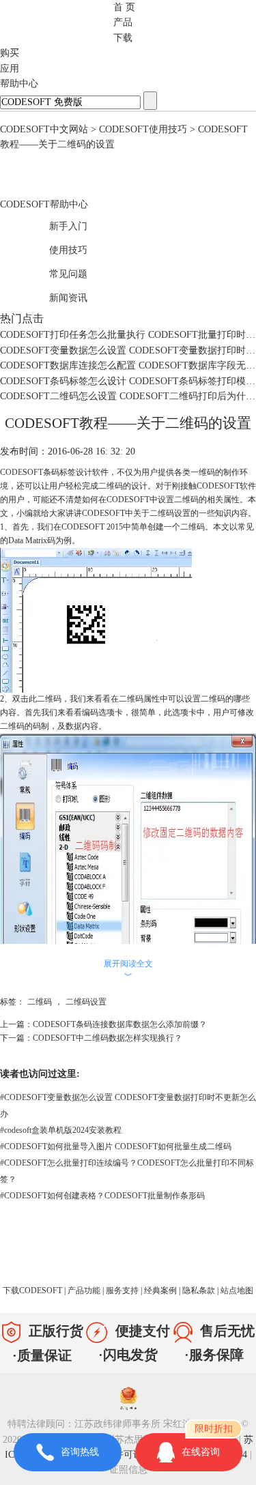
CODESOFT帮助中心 (44, 204)
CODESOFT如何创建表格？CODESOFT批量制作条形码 (102, 1195)
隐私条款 (199, 1290)
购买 (9, 53)
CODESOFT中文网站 (44, 129)
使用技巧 (53, 248)
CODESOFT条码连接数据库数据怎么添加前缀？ (120, 1024)
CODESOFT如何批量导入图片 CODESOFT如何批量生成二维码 (115, 1146)
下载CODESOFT (33, 1290)
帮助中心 (19, 83)
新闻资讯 (53, 295)
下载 (122, 38)
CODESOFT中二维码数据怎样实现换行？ (107, 1038)
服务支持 (123, 1290)
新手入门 (53, 224)
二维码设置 (86, 1002)
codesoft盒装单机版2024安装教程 (61, 1130)
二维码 (39, 1002)
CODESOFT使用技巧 (143, 129)
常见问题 (53, 271)
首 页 (124, 7)
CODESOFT (21, 472)
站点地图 (237, 1290)
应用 (9, 68)
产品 (122, 22)
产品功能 (85, 1290)
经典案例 (161, 1290)
